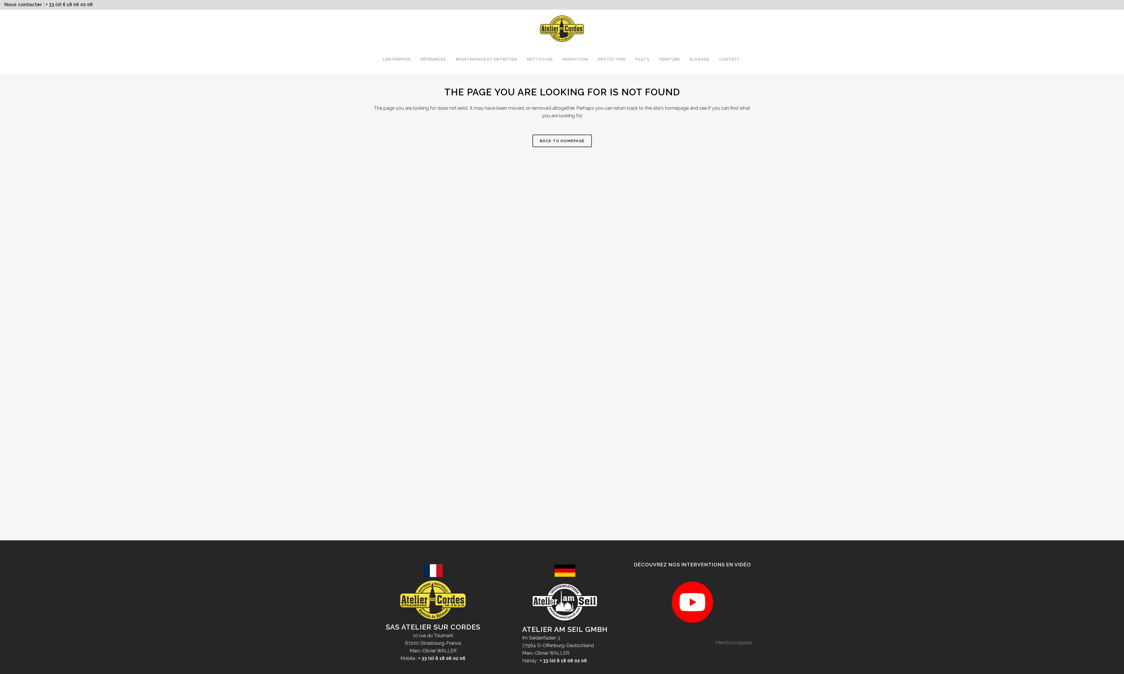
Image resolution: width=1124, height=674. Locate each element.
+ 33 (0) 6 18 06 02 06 (69, 4)
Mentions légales (734, 642)
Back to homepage (562, 141)
